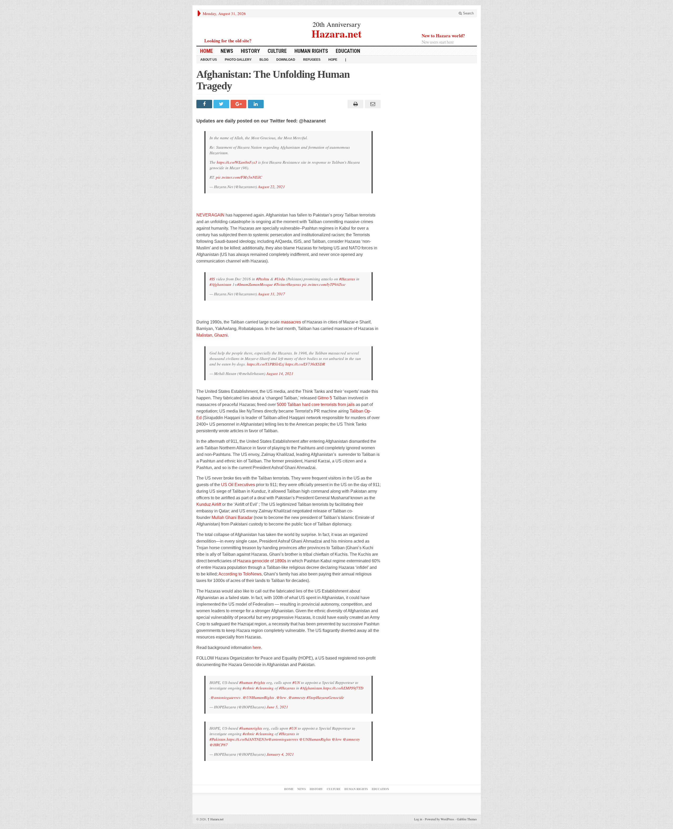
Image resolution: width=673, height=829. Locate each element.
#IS (212, 278)
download (285, 59)
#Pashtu (262, 278)
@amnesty (296, 697)
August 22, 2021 (271, 186)
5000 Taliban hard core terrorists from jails (316, 404)
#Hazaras (347, 278)
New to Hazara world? (443, 35)
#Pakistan (218, 739)
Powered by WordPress (439, 819)
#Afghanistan (220, 284)
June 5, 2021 (277, 706)
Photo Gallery (238, 59)
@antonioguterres (226, 697)
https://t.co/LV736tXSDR (305, 364)
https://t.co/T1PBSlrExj (265, 364)
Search (468, 13)
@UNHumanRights (258, 697)
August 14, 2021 (279, 373)
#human (246, 682)
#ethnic (249, 688)
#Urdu (279, 278)
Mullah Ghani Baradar (232, 517)
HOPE (332, 59)
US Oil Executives (238, 484)
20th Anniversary (337, 24)
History (250, 51)
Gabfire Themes (467, 819)
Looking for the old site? (228, 40)
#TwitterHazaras (287, 284)
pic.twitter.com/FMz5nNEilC (239, 177)
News (227, 51)
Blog (263, 59)
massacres (291, 322)
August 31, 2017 (271, 293)
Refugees (311, 59)
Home (206, 51)
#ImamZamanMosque (255, 284)
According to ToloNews (240, 574)
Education (348, 51)
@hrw (281, 697)
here (257, 647)
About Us (208, 59)
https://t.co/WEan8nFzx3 (237, 162)
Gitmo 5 (325, 398)
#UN (296, 682)
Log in (418, 819)
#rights (259, 682)
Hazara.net (336, 33)
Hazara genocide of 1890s (261, 561)
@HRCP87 (219, 744)
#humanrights (250, 728)
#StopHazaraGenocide (325, 697)
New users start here (438, 42)
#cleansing (265, 688)
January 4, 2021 (280, 754)
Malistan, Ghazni (212, 335)
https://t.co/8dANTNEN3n (247, 739)
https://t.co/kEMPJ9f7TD (343, 688)
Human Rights (311, 51)
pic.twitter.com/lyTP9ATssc (324, 284)
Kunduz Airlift (208, 504)
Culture (277, 51)
